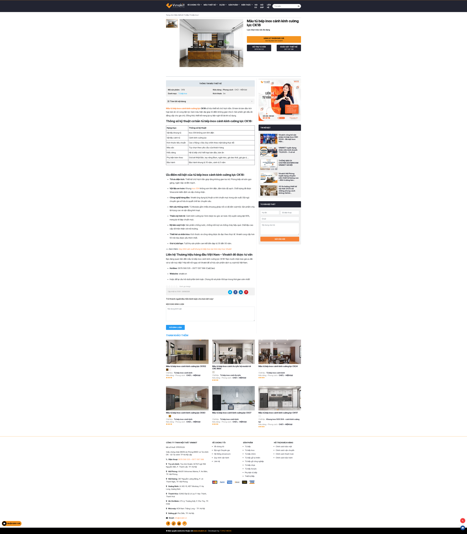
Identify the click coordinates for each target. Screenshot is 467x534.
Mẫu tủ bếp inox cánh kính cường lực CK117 (278, 413)
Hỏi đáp (262, 6)
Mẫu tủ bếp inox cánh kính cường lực (183, 108)
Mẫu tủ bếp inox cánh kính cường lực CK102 (186, 366)
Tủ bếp (248, 446)
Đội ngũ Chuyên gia (222, 450)
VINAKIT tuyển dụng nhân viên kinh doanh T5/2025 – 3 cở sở (288, 150)
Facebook (235, 292)
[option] (172, 23)
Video (256, 6)
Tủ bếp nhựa (250, 465)
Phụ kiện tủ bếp (251, 472)
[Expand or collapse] (251, 101)
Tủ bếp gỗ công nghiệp (254, 461)
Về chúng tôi (219, 446)
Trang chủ (169, 15)
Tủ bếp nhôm (250, 454)
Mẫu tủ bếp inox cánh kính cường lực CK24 (278, 366)
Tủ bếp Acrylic (251, 469)
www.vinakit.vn (200, 531)
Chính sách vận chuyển (285, 450)
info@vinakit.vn (181, 518)
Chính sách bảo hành (284, 458)
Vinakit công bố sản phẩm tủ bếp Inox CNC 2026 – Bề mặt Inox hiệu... (288, 138)
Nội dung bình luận (175, 304)
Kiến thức (246, 5)
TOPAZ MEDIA (225, 531)
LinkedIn (241, 292)
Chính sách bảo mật (284, 446)
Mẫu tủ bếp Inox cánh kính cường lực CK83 (185, 413)
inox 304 (195, 188)
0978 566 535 (184, 459)
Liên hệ (269, 6)
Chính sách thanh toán (285, 454)
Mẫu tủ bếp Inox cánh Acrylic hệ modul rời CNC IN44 (231, 367)
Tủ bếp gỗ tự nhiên (252, 458)
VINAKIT (175, 6)
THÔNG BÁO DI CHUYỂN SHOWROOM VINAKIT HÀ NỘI (288, 162)
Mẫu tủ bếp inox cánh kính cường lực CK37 (231, 413)
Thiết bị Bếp (250, 476)
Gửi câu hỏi (280, 239)
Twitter (230, 292)
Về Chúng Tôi (193, 5)
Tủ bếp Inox (194, 15)
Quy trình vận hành (221, 458)
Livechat (462, 527)
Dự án (222, 5)
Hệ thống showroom (222, 454)
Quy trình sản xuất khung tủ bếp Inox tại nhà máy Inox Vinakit (205, 249)
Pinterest (246, 292)
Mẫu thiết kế (210, 5)
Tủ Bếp (186, 15)
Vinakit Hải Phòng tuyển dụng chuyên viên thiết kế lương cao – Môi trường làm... (289, 176)
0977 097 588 (198, 459)
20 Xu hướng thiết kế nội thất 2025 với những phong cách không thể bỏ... (288, 189)
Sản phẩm (233, 5)
